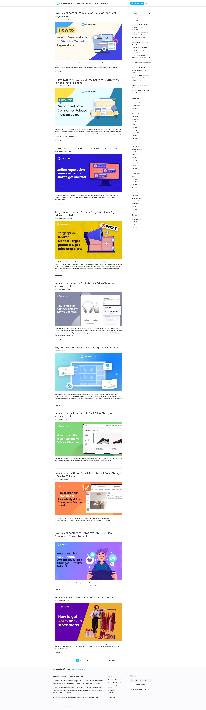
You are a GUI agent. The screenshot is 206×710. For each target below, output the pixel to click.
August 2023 (135, 119)
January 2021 (135, 195)
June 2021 (135, 182)
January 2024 (136, 116)
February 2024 (136, 114)
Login (147, 3)
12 (87, 660)
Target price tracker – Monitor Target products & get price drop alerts (86, 213)
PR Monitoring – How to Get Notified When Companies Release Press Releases (87, 81)
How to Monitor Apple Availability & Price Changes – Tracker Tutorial (85, 285)
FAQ (109, 695)
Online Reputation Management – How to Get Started (86, 148)
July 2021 (134, 179)
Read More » (58, 71)
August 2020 (135, 206)
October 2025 (136, 105)
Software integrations (115, 685)
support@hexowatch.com (79, 669)
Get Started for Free (137, 3)
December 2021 (136, 171)
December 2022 (136, 141)
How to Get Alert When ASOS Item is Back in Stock (84, 597)
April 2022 (134, 160)
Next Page (112, 660)
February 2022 (136, 165)
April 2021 (134, 187)
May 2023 (134, 127)
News (56, 350)
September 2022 (137, 149)
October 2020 (136, 201)
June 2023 (135, 125)
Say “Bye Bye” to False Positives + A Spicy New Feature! (87, 347)
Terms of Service (126, 707)
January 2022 (136, 168)
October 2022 (136, 146)
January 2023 (136, 138)
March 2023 (135, 133)
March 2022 (135, 163)
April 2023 (135, 130)
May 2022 (134, 157)
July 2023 (134, 122)
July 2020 (134, 209)
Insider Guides (59, 151)
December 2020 (136, 198)
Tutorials (57, 19)
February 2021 (136, 193)
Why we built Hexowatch (115, 680)
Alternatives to (136, 219)
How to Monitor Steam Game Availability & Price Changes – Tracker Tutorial (83, 534)
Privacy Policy (137, 707)
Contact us (111, 698)
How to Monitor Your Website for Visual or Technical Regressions (85, 14)
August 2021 (135, 176)
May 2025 (135, 108)
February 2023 (136, 135)
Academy (111, 690)
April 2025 (135, 111)
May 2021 (134, 184)
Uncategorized (136, 230)
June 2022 (135, 154)
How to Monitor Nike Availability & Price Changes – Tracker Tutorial (85, 415)
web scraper (147, 687)
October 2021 (136, 173)
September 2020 (137, 204)
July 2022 (134, 152)
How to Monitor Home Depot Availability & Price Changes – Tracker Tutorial (88, 474)
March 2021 (135, 190)
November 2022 (136, 144)
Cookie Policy (148, 707)
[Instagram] (150, 680)
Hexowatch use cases (115, 682)
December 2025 (136, 103)
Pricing (110, 687)
